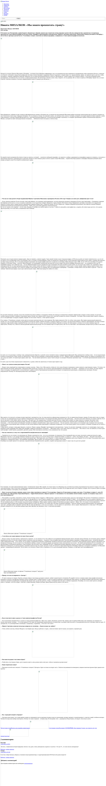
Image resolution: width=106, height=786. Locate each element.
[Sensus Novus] (5, 1)
